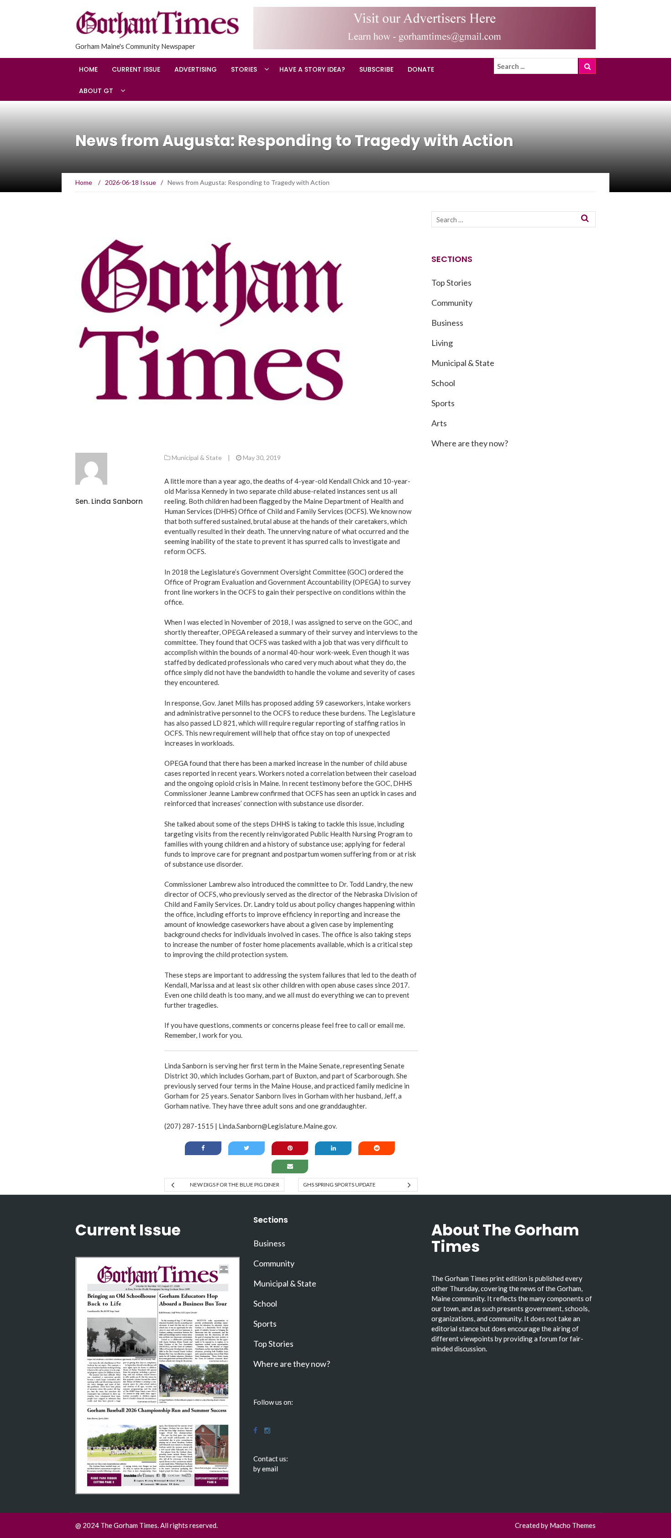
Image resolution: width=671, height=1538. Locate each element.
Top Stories (451, 282)
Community (451, 303)
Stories (244, 69)
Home (88, 69)
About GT (96, 90)
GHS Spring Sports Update (339, 1184)
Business (447, 323)
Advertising (195, 69)
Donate (421, 69)
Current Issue (136, 69)
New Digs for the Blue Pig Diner (234, 1184)
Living (442, 343)
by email (265, 1469)
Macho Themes (573, 1525)
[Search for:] (536, 66)
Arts (439, 423)
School (443, 383)
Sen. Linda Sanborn (109, 501)
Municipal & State (197, 457)
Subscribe (376, 69)
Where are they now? (469, 443)
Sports (443, 403)
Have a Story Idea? (312, 69)
